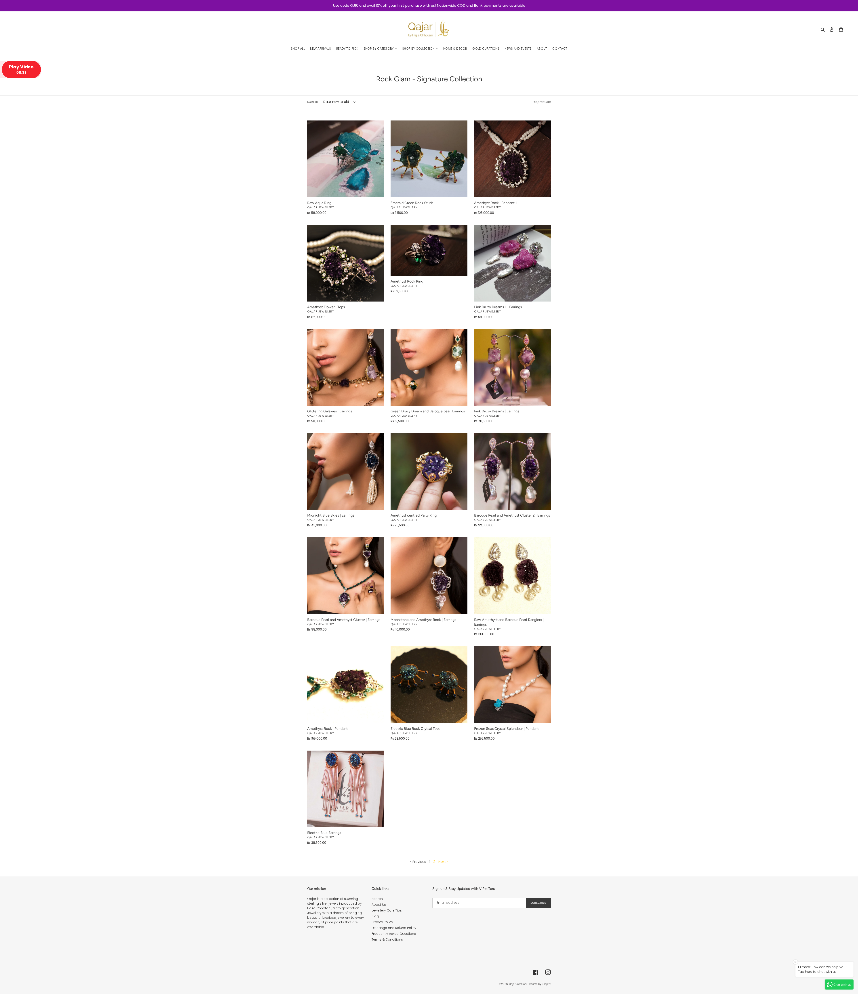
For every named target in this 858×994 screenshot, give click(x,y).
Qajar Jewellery (518, 984)
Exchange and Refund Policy (394, 928)
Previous (418, 861)
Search (377, 899)
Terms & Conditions (387, 939)
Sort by (312, 102)
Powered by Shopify (539, 984)
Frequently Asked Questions (394, 933)
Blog (375, 916)
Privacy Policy (382, 922)
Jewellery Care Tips (387, 910)
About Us (379, 904)
